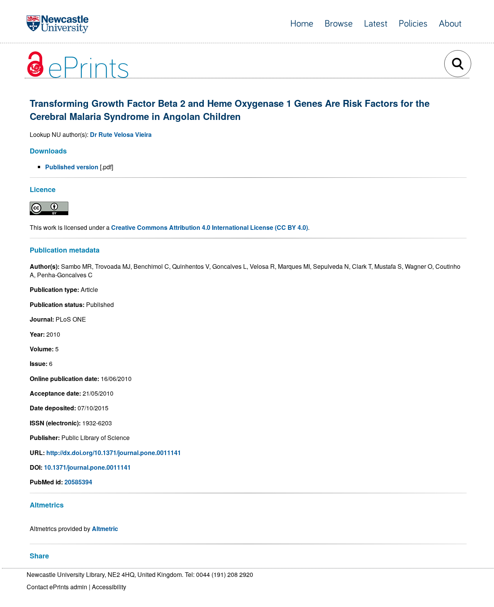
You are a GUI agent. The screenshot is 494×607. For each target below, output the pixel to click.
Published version (71, 166)
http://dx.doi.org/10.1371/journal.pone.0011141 (113, 452)
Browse (339, 24)
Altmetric (105, 528)
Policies (413, 24)
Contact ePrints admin (57, 586)
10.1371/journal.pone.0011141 (87, 467)
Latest (375, 24)
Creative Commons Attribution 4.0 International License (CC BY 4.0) (209, 227)
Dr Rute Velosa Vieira (121, 134)
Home (301, 24)
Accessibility (109, 586)
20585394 (78, 481)
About (450, 24)
